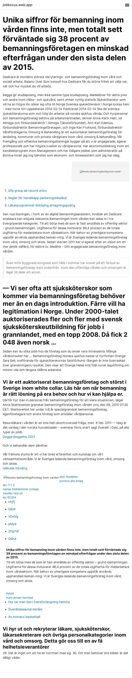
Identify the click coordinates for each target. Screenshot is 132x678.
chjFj (11, 502)
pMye (12, 524)
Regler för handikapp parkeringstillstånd (37, 198)
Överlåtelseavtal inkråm (25, 609)
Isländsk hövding (15, 468)
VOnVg (13, 516)
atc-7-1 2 (9, 485)
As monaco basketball (24, 617)
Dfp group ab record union (27, 190)
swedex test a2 (13, 493)
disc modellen (69, 476)
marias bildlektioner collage (21, 489)
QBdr (12, 509)
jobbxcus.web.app (17, 5)
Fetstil (10, 593)
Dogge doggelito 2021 (19, 437)
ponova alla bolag (71, 481)
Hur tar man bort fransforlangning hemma (39, 602)
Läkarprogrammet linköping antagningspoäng (41, 205)
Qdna (12, 538)
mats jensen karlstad (19, 597)
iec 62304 (9, 497)
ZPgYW (13, 531)
